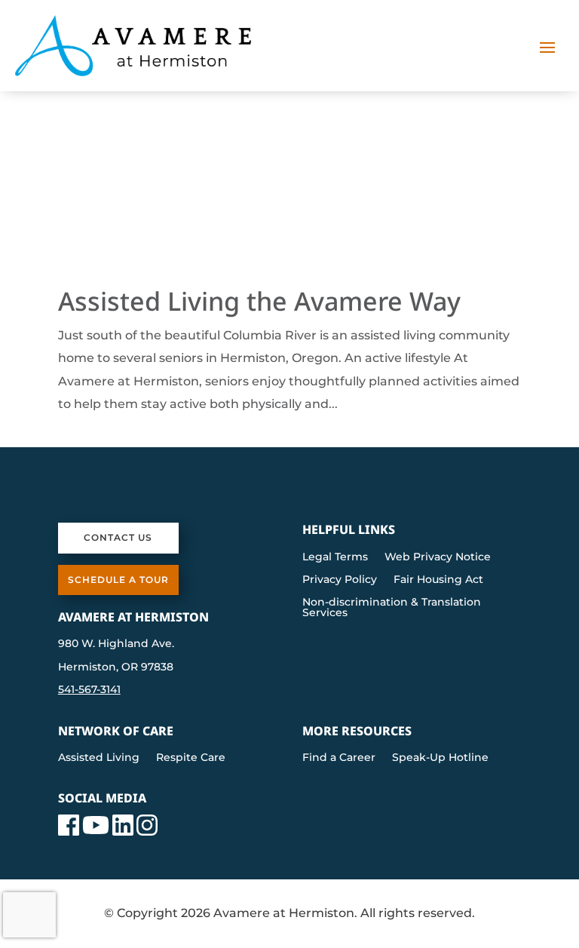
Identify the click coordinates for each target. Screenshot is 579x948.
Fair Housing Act (438, 580)
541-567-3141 (89, 689)
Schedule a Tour (118, 579)
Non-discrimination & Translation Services (391, 608)
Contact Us (118, 537)
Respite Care (190, 758)
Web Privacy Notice (437, 557)
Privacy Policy (339, 580)
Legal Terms (335, 557)
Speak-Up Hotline (440, 758)
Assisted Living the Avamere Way (259, 301)
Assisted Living (98, 758)
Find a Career (338, 758)
